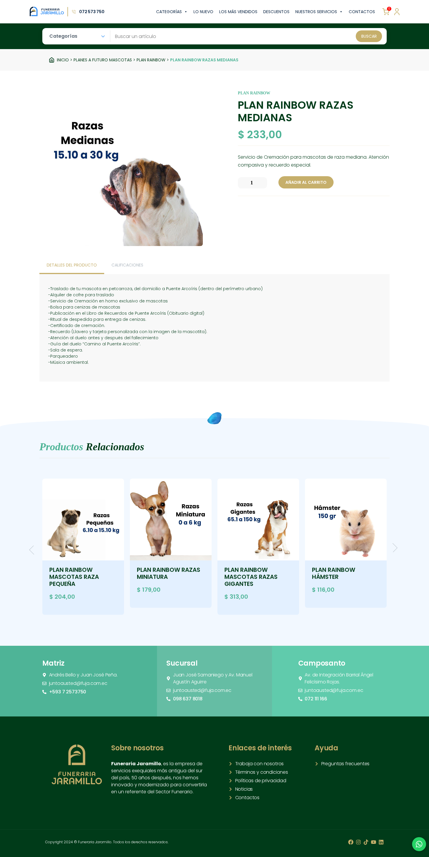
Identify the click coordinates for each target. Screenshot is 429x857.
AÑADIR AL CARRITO (306, 182)
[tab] (71, 265)
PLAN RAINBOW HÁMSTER (333, 573)
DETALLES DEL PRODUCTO (72, 265)
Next (392, 547)
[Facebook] (350, 842)
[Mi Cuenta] (397, 11)
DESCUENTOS (276, 12)
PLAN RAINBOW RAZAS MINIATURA (168, 573)
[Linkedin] (381, 842)
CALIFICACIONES (127, 265)
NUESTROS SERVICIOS (316, 12)
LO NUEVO (203, 12)
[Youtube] (373, 842)
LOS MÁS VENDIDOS (238, 12)
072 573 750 (91, 12)
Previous (33, 550)
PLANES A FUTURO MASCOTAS (103, 60)
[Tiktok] (366, 842)
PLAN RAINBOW (151, 60)
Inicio (63, 60)
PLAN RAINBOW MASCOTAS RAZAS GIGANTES (251, 576)
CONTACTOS (362, 12)
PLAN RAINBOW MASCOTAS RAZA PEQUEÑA (74, 576)
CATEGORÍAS (169, 12)
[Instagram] (358, 842)
